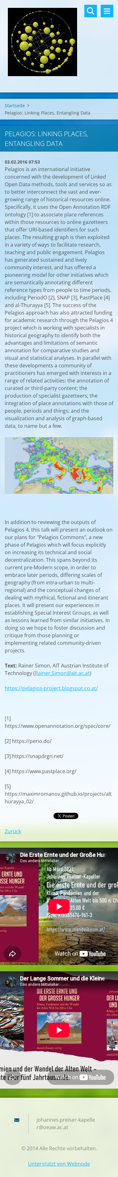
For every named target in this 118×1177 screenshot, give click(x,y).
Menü (107, 11)
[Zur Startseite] (59, 42)
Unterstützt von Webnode (59, 1163)
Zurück (13, 831)
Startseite (15, 106)
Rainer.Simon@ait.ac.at (62, 673)
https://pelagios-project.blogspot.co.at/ (51, 688)
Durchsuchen (90, 11)
